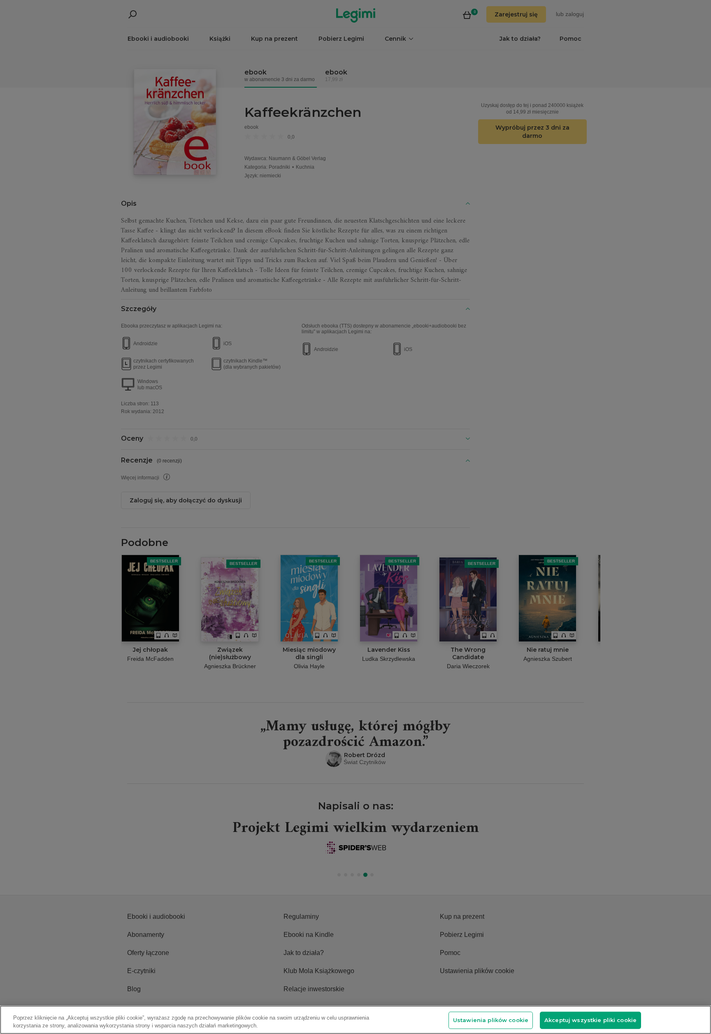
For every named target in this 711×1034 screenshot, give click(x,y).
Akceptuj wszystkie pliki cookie (590, 1020)
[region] (355, 1020)
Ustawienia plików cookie (490, 1020)
